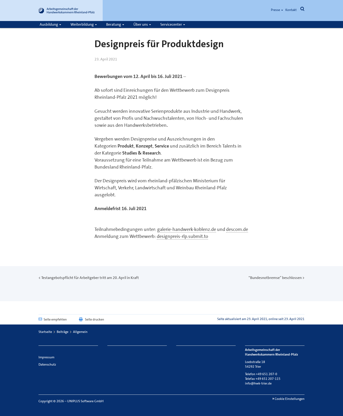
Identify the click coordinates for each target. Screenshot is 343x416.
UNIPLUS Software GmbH (85, 401)
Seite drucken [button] (94, 319)
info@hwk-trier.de (258, 383)
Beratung (114, 24)
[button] (302, 10)
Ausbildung (49, 24)
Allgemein (80, 332)
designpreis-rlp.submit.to (182, 236)
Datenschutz (47, 364)
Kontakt (291, 10)
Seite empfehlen (55, 319)
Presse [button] (276, 10)
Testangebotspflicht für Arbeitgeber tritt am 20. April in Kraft (90, 277)
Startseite (45, 332)
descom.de (237, 229)
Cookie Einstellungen (289, 399)
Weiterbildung (82, 24)
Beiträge (62, 332)
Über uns (141, 24)
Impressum (46, 357)
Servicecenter (171, 24)
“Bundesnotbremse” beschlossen (275, 277)
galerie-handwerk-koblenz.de (186, 229)
